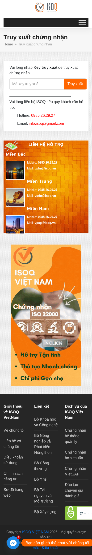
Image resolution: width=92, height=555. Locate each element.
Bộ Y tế (40, 479)
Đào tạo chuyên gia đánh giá (74, 490)
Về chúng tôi (14, 430)
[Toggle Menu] (82, 22)
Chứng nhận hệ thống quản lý (75, 436)
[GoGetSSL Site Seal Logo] (76, 513)
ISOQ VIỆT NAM (35, 532)
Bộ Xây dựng (45, 512)
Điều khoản (50, 548)
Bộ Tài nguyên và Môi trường (43, 495)
